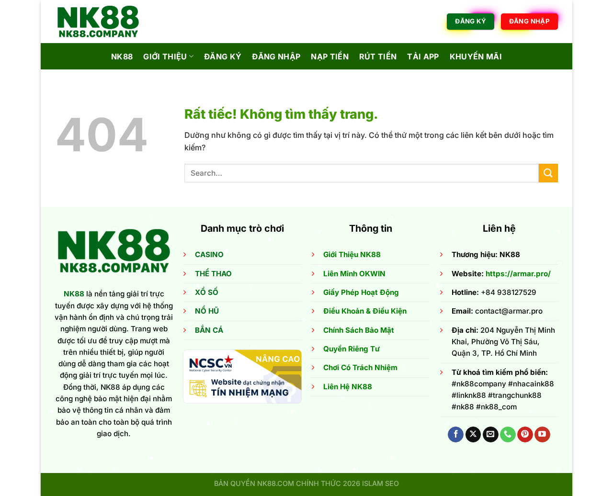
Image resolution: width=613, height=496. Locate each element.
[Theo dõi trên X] (473, 435)
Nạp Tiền (330, 56)
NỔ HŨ (207, 311)
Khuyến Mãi (476, 56)
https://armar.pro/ (518, 273)
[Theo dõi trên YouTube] (542, 435)
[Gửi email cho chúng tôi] (491, 435)
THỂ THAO (213, 273)
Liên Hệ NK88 (347, 386)
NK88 (122, 56)
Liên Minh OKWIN (354, 273)
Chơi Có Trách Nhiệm (360, 367)
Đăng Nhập (276, 56)
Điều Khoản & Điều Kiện (365, 311)
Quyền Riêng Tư (351, 348)
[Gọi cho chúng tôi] (508, 435)
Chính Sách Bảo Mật (358, 330)
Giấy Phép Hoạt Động (361, 292)
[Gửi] (548, 173)
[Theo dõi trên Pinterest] (525, 435)
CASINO (209, 254)
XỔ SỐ (206, 292)
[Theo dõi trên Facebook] (456, 435)
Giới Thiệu (165, 56)
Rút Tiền (378, 56)
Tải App (423, 56)
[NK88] (103, 21)
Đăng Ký (222, 56)
